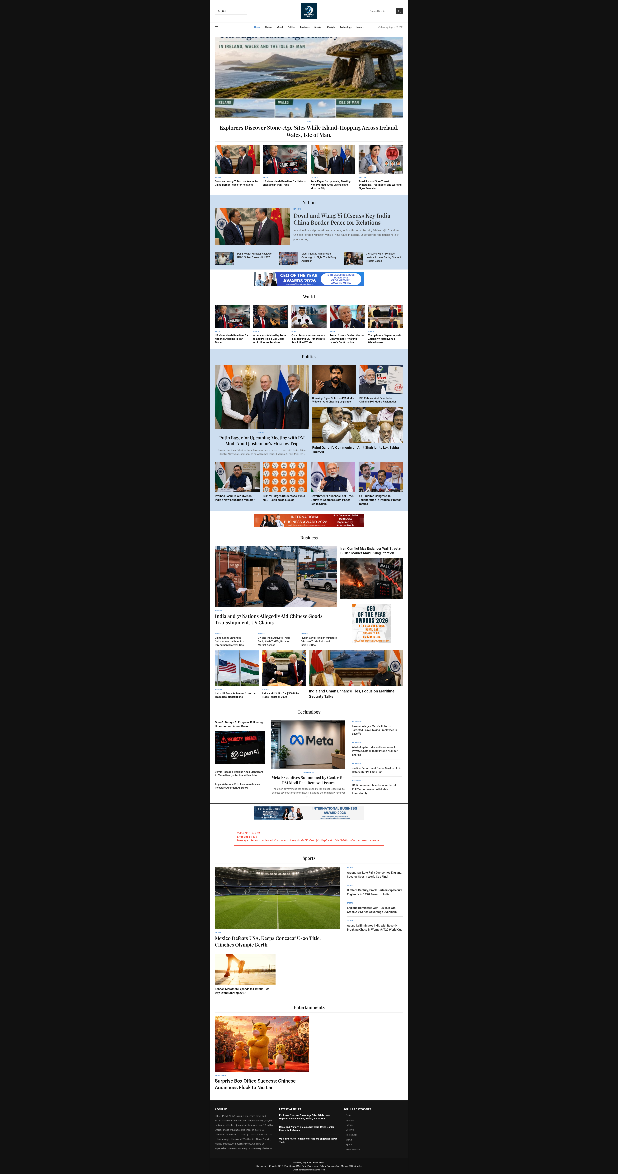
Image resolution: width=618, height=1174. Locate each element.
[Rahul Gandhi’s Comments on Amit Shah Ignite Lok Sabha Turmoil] (357, 430)
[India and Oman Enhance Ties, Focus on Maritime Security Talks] (356, 674)
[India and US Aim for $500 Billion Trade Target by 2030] (284, 674)
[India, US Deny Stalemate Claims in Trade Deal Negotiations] (237, 674)
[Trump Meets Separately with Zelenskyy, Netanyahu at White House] (385, 324)
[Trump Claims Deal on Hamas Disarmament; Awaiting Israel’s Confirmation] (347, 324)
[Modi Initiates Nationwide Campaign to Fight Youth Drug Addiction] (288, 258)
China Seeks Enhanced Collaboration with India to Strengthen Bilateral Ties (230, 641)
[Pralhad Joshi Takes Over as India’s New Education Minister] (237, 482)
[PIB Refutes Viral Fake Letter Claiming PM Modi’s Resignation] (381, 384)
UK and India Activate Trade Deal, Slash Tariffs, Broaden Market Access (274, 641)
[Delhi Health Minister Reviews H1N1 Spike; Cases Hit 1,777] (224, 258)
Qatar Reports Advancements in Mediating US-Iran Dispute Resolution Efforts (308, 339)
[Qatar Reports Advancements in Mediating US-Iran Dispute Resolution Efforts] (309, 324)
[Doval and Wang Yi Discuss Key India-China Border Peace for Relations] (237, 166)
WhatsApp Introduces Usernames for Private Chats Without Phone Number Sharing (375, 751)
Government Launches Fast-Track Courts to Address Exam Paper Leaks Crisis (332, 500)
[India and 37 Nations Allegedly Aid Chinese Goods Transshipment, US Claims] (276, 586)
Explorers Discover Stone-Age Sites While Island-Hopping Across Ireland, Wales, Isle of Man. (309, 131)
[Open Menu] (216, 27)
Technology (346, 27)
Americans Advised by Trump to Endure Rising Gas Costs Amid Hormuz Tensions (270, 339)
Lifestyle (330, 27)
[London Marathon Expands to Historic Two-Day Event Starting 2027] (245, 974)
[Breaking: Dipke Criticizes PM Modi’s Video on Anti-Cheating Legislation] (334, 384)
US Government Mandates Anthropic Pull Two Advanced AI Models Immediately (374, 789)
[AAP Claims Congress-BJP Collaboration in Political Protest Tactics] (381, 484)
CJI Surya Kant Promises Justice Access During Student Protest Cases (383, 257)
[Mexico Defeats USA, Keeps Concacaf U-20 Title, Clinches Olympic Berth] (277, 907)
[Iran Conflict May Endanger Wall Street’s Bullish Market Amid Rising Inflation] (371, 572)
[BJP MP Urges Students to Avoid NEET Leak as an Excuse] (285, 482)
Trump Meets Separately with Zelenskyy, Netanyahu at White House (385, 339)
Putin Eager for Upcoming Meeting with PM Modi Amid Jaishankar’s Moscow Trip (331, 185)
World (280, 27)
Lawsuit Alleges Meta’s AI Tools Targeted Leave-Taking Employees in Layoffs (374, 729)
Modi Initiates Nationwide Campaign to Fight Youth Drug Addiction (318, 257)
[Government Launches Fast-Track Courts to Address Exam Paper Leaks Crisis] (333, 484)
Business (304, 27)
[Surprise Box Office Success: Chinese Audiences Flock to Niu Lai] (262, 1053)
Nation (268, 27)
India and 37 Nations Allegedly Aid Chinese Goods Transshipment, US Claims (269, 619)
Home (257, 27)
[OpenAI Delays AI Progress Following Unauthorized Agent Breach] (240, 742)
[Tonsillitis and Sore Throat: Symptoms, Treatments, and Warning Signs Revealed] (381, 167)
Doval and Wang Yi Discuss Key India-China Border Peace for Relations (343, 218)
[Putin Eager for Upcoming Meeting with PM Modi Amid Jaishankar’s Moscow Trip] (333, 167)
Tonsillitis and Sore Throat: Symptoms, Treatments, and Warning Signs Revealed (380, 185)
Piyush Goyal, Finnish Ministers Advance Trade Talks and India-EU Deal (319, 641)
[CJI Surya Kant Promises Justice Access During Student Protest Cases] (353, 258)
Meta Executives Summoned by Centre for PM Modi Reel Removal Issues (308, 780)
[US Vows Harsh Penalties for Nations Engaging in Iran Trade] (285, 166)
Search (399, 11)
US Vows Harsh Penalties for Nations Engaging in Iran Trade (231, 339)
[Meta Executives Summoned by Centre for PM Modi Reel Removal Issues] (308, 759)
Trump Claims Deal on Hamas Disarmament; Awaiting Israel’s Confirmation (347, 339)
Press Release (353, 1149)
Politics (291, 27)
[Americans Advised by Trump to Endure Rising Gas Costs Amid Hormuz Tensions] (270, 324)
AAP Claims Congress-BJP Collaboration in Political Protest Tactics (380, 500)
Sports (317, 27)
